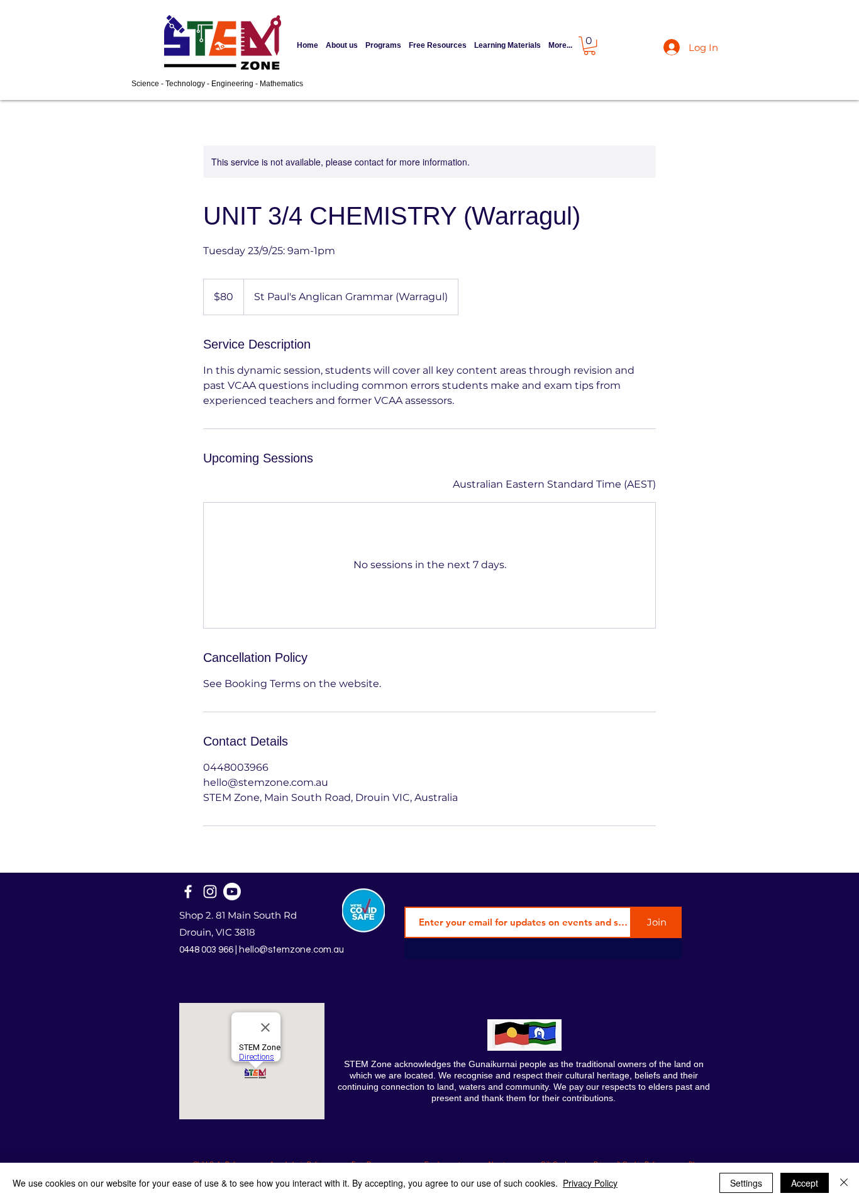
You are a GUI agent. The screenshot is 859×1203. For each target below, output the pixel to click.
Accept (804, 1183)
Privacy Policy (590, 1183)
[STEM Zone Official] (232, 891)
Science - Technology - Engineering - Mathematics (217, 83)
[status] (554, 484)
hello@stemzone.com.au (291, 949)
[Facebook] (188, 891)
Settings (746, 1183)
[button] (383, 45)
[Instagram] (210, 891)
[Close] (843, 1183)
